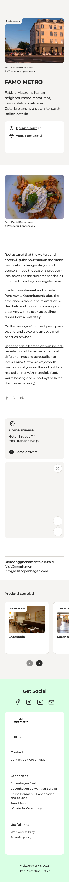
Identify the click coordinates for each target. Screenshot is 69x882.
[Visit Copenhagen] (21, 721)
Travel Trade (19, 803)
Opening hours (26, 128)
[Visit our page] (28, 702)
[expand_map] (58, 468)
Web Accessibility (23, 832)
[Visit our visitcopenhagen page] (17, 702)
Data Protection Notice (34, 871)
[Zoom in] (57, 521)
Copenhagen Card (23, 783)
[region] (34, 500)
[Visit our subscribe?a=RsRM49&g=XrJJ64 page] (51, 702)
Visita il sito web (27, 135)
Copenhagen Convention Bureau (34, 788)
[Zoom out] (57, 531)
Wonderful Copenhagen (27, 808)
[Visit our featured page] (40, 702)
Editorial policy (21, 837)
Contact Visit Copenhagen (29, 759)
